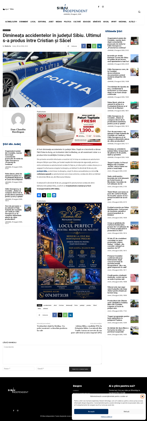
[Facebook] (98, 6)
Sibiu (39, 308)
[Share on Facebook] (39, 195)
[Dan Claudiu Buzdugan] (18, 119)
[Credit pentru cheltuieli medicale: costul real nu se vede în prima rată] (134, 278)
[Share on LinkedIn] (54, 195)
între (76, 305)
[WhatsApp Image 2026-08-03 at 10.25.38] (69, 129)
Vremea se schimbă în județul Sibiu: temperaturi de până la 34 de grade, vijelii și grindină (117, 152)
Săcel (95, 305)
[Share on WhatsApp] (49, 195)
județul (82, 305)
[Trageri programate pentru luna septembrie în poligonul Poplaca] (134, 319)
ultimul (45, 308)
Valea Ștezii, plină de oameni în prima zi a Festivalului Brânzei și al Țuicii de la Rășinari (14, 177)
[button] (142, 396)
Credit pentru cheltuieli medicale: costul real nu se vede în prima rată (117, 277)
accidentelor (47, 305)
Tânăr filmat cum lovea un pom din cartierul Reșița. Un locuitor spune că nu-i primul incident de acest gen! (117, 196)
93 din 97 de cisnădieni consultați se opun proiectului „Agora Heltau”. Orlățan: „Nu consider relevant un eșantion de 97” (116, 243)
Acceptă (91, 412)
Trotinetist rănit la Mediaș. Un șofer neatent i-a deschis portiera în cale (52, 328)
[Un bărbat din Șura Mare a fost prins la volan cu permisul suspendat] (134, 331)
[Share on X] (44, 195)
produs (89, 305)
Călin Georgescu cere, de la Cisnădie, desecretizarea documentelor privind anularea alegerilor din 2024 (117, 74)
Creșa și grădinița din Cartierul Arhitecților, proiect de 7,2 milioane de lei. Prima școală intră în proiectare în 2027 (118, 227)
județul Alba (42, 171)
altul (55, 305)
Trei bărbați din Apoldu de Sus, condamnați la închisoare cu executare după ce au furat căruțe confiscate (118, 90)
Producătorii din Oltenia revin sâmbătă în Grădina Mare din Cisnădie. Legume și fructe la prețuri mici (117, 304)
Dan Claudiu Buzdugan (18, 130)
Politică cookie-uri (106, 417)
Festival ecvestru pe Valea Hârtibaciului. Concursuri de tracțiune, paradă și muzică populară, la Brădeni (118, 211)
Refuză (126, 412)
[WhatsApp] (94, 46)
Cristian (61, 305)
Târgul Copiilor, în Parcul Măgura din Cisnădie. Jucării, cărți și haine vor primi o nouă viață (117, 165)
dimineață (69, 305)
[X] (89, 46)
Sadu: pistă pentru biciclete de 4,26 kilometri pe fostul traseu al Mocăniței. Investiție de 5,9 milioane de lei (118, 180)
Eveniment (6, 30)
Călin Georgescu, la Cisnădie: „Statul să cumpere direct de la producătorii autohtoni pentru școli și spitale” (14, 193)
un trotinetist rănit (61, 152)
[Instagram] (103, 6)
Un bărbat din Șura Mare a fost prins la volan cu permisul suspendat (117, 330)
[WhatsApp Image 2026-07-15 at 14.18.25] (69, 251)
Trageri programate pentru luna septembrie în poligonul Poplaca (118, 318)
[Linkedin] (99, 46)
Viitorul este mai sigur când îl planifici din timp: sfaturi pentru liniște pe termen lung (117, 290)
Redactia (8, 46)
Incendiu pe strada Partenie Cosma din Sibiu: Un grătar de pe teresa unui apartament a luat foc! (118, 58)
